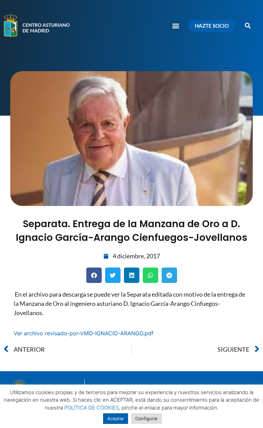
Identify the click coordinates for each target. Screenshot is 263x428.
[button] (175, 25)
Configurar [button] (146, 418)
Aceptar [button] (115, 418)
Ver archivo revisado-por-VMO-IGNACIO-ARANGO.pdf (83, 333)
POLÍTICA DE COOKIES (91, 407)
